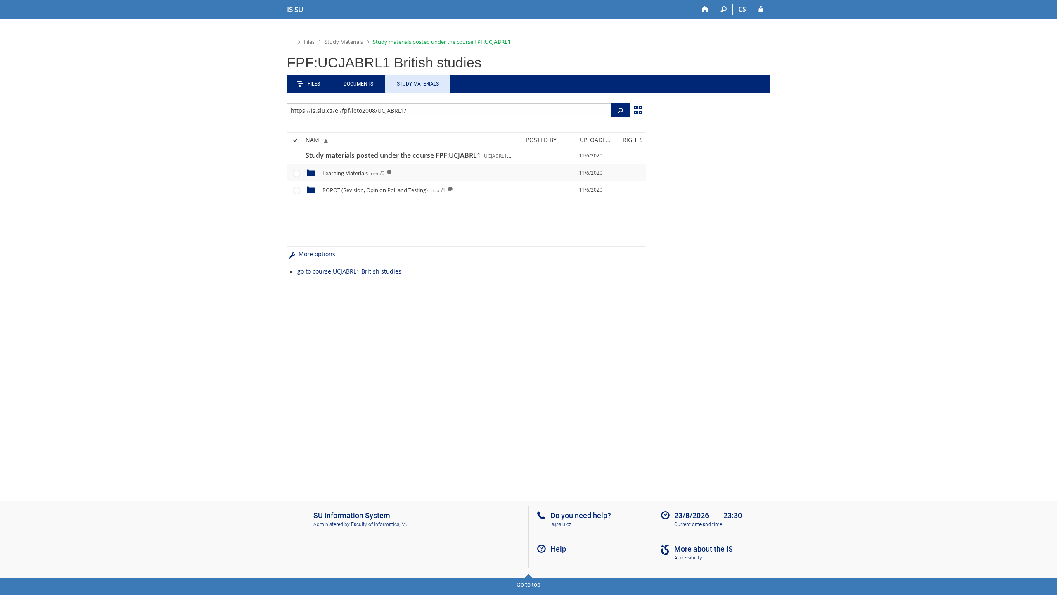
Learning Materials (353, 173)
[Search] (723, 9)
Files (309, 41)
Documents (358, 84)
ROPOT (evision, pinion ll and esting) (384, 190)
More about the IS (703, 549)
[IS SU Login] (760, 9)
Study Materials (344, 41)
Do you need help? (580, 515)
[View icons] (638, 109)
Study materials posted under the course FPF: (441, 41)
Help (558, 549)
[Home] (705, 9)
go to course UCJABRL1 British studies (349, 271)
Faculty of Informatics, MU (380, 524)
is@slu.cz (560, 524)
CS (742, 9)
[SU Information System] (290, 41)
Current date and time (698, 524)
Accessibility (688, 558)
